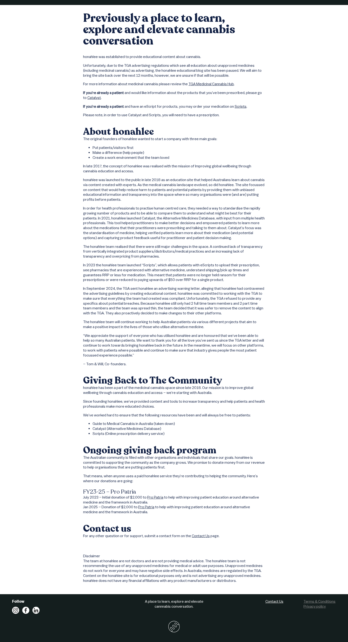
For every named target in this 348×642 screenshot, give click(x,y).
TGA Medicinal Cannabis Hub (211, 84)
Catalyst (94, 97)
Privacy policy (314, 606)
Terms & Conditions (319, 601)
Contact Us (201, 536)
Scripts (240, 106)
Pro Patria (155, 497)
